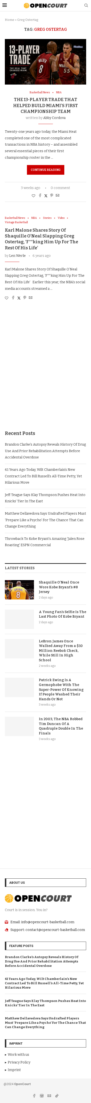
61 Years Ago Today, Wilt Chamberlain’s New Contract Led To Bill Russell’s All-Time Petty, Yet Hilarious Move (43, 476)
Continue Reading (45, 170)
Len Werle (17, 256)
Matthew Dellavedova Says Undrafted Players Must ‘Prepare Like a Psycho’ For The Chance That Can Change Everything (45, 520)
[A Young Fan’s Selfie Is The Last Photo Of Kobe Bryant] (19, 619)
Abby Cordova (54, 118)
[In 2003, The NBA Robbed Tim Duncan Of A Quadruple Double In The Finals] (19, 726)
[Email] (49, 1096)
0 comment (60, 188)
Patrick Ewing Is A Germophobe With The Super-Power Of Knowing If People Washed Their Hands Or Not (61, 689)
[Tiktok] (56, 1096)
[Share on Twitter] (46, 196)
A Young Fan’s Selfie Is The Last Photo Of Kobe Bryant (62, 614)
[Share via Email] (57, 196)
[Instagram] (42, 1096)
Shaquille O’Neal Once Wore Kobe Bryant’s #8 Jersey (59, 587)
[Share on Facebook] (40, 196)
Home (9, 20)
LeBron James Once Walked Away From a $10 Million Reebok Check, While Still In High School (61, 650)
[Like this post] (33, 196)
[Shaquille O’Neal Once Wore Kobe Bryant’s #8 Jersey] (19, 589)
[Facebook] (34, 1096)
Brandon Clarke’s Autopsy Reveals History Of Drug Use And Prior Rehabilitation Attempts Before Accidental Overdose (45, 450)
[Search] (86, 6)
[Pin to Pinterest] (51, 196)
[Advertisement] (45, 370)
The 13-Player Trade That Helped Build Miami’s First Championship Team (45, 105)
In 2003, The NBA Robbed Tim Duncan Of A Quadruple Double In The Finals (61, 726)
